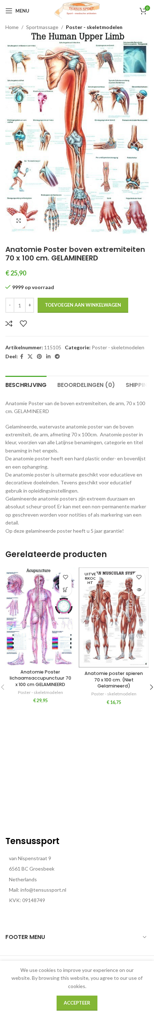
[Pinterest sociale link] (39, 356)
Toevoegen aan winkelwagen (83, 305)
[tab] (26, 384)
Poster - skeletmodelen (94, 27)
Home (12, 27)
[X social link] (30, 356)
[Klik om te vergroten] (19, 221)
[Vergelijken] (9, 323)
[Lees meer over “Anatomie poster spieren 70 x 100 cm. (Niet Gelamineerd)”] (139, 590)
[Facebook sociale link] (21, 356)
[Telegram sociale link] (57, 356)
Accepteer (77, 1003)
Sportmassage (42, 27)
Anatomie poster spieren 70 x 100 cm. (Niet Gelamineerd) (114, 679)
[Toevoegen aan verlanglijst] (23, 323)
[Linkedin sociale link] (48, 356)
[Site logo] (77, 10)
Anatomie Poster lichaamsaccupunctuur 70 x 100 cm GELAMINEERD (40, 678)
